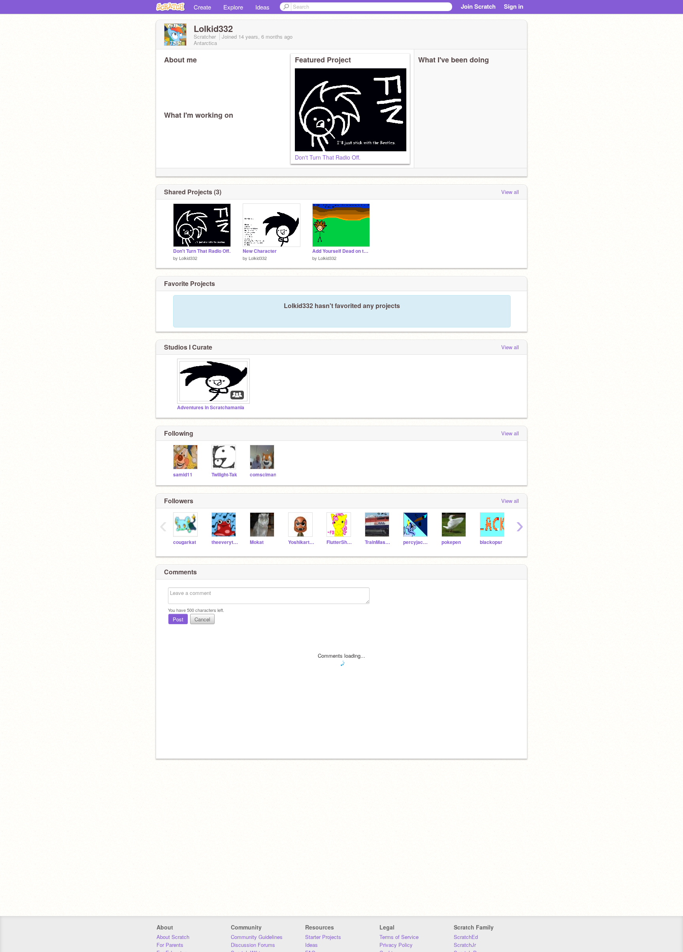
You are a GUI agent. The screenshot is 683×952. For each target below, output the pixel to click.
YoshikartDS (301, 542)
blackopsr (491, 542)
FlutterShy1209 (339, 542)
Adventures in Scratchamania (210, 407)
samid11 (182, 474)
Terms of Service (399, 937)
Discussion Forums (253, 944)
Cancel (202, 619)
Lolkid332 (188, 258)
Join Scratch (478, 6)
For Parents (170, 944)
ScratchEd (466, 937)
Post (178, 619)
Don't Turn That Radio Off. (327, 157)
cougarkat (184, 542)
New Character (260, 251)
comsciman (263, 474)
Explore (233, 7)
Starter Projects (323, 937)
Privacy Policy (396, 944)
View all (510, 192)
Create (202, 7)
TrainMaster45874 (378, 542)
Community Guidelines (257, 937)
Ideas (262, 7)
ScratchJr (465, 944)
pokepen (451, 542)
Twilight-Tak (224, 474)
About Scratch (173, 937)
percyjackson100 (416, 542)
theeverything (224, 542)
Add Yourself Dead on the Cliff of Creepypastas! (341, 251)
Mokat (257, 542)
